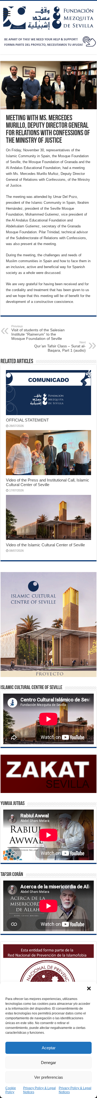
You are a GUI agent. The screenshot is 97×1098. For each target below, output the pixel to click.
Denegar (48, 1062)
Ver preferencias (48, 1077)
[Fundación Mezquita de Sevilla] (48, 16)
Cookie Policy (10, 1090)
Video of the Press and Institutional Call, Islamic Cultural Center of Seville (47, 482)
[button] (89, 988)
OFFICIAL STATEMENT (27, 420)
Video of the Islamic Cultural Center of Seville (45, 545)
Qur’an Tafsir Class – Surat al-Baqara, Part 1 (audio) (60, 346)
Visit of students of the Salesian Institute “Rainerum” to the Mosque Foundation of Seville (38, 333)
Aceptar (49, 1048)
